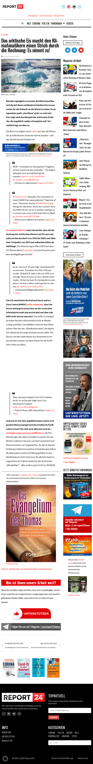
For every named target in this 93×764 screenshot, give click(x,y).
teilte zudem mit (35, 304)
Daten (34, 131)
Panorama (56, 23)
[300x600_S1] (77, 316)
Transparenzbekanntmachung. (41, 156)
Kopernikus (28, 250)
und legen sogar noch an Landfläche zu (25, 433)
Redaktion (33, 15)
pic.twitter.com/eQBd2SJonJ (26, 179)
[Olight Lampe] (77, 357)
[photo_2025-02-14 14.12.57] (77, 418)
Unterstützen (45, 15)
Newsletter (59, 15)
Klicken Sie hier (12, 564)
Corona (36, 23)
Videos (69, 23)
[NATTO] (77, 454)
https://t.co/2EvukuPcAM (33, 176)
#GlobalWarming (43, 203)
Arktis (4, 569)
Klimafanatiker (29, 569)
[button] (22, 23)
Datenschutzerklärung (62, 758)
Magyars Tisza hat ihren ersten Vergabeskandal (85, 203)
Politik (45, 23)
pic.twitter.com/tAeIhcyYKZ (30, 286)
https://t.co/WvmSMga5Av (25, 407)
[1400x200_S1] (31, 151)
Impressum (83, 758)
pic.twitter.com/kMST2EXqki (26, 216)
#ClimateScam (19, 196)
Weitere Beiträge (73, 42)
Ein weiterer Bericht (16, 230)
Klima (4, 34)
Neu (29, 23)
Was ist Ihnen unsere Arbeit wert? (31, 582)
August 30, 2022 (46, 183)
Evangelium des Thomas (29, 475)
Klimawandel (45, 569)
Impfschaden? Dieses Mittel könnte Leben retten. (75, 426)
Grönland (14, 569)
